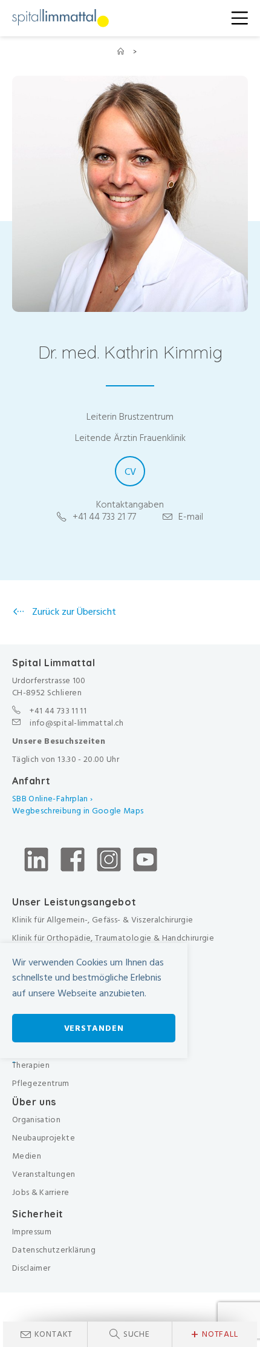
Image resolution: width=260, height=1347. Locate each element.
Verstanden (94, 1028)
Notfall (214, 1334)
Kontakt (53, 1334)
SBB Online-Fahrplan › (52, 799)
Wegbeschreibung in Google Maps (79, 811)
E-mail (190, 517)
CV (130, 472)
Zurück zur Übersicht (73, 612)
